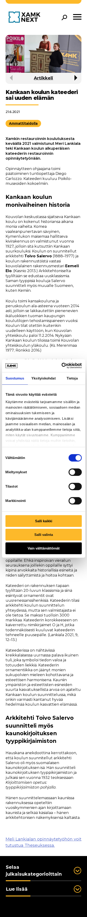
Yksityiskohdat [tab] (43, 378)
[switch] (75, 472)
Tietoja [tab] (72, 378)
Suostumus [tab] (15, 378)
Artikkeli (43, 78)
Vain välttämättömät (44, 548)
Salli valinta (43, 535)
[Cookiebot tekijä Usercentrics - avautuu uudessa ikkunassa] (62, 366)
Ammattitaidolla (23, 123)
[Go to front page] (26, 17)
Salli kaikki (43, 521)
